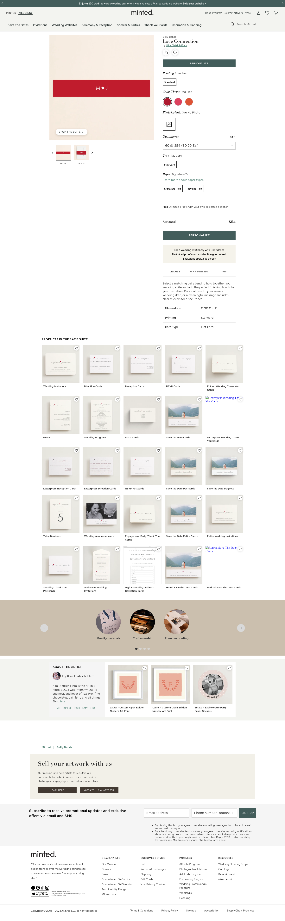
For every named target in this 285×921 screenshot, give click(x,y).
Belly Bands (64, 747)
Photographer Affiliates (193, 869)
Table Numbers (51, 536)
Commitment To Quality (116, 879)
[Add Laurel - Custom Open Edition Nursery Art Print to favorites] (144, 668)
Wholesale (185, 893)
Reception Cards (134, 386)
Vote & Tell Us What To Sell (99, 790)
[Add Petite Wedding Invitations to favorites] (240, 498)
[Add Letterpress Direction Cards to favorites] (117, 450)
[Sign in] (259, 13)
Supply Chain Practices (240, 910)
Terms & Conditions (141, 910)
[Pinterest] (37, 887)
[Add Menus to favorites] (76, 399)
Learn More (57, 790)
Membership (225, 879)
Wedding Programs (95, 437)
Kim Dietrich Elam (176, 45)
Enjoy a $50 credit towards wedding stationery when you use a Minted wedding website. (130, 3)
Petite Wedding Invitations (222, 536)
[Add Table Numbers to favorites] (76, 498)
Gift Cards (147, 879)
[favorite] (175, 52)
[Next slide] (92, 153)
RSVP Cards (173, 386)
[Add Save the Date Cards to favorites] (199, 399)
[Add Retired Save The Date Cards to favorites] (240, 549)
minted (11, 12)
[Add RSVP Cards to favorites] (199, 348)
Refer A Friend (226, 874)
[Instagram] (47, 887)
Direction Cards (93, 386)
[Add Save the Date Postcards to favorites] (199, 450)
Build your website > (194, 3)
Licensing (184, 898)
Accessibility (211, 910)
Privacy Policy (169, 910)
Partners (185, 857)
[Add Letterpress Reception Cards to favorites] (76, 450)
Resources (225, 857)
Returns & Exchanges (153, 869)
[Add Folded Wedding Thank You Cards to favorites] (240, 348)
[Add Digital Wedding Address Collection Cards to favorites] (158, 549)
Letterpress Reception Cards (60, 488)
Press (105, 874)
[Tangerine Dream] (189, 101)
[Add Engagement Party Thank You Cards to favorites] (158, 498)
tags (223, 271)
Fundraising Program (191, 879)
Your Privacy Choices (153, 884)
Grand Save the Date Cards (182, 587)
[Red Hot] (167, 101)
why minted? (199, 271)
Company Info (111, 857)
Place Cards (132, 437)
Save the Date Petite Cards (182, 536)
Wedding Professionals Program (192, 886)
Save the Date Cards (178, 437)
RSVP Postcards (134, 488)
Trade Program (213, 12)
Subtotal (169, 222)
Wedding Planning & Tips (233, 864)
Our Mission (109, 864)
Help (143, 864)
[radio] (169, 82)
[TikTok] (42, 887)
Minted (46, 747)
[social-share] (166, 52)
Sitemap (191, 910)
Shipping (146, 874)
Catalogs (223, 869)
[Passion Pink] (178, 101)
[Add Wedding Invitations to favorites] (76, 348)
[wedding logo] (142, 12)
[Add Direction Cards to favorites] (117, 348)
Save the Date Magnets (220, 488)
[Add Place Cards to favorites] (158, 399)
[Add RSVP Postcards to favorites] (158, 450)
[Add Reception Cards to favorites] (158, 348)
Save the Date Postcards (180, 488)
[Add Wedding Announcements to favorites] (117, 498)
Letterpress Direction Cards (100, 488)
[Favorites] (267, 13)
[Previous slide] (52, 153)
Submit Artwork (234, 12)
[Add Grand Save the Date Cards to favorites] (199, 549)
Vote (248, 12)
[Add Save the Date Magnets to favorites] (240, 450)
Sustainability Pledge (114, 889)
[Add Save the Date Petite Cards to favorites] (199, 498)
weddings (25, 12)
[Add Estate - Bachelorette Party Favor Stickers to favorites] (229, 668)
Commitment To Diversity (117, 884)
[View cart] (276, 13)
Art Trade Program (190, 874)
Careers (106, 869)
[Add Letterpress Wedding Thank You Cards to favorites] (240, 399)
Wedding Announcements (99, 536)
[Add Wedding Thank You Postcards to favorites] (76, 549)
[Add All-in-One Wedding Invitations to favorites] (117, 549)
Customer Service (153, 857)
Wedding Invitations (54, 386)
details (174, 271)
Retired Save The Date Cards (224, 587)
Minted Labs (109, 894)
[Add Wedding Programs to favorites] (117, 399)
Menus (46, 437)
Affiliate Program (189, 864)
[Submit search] (232, 24)
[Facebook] (33, 887)
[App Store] (40, 895)
